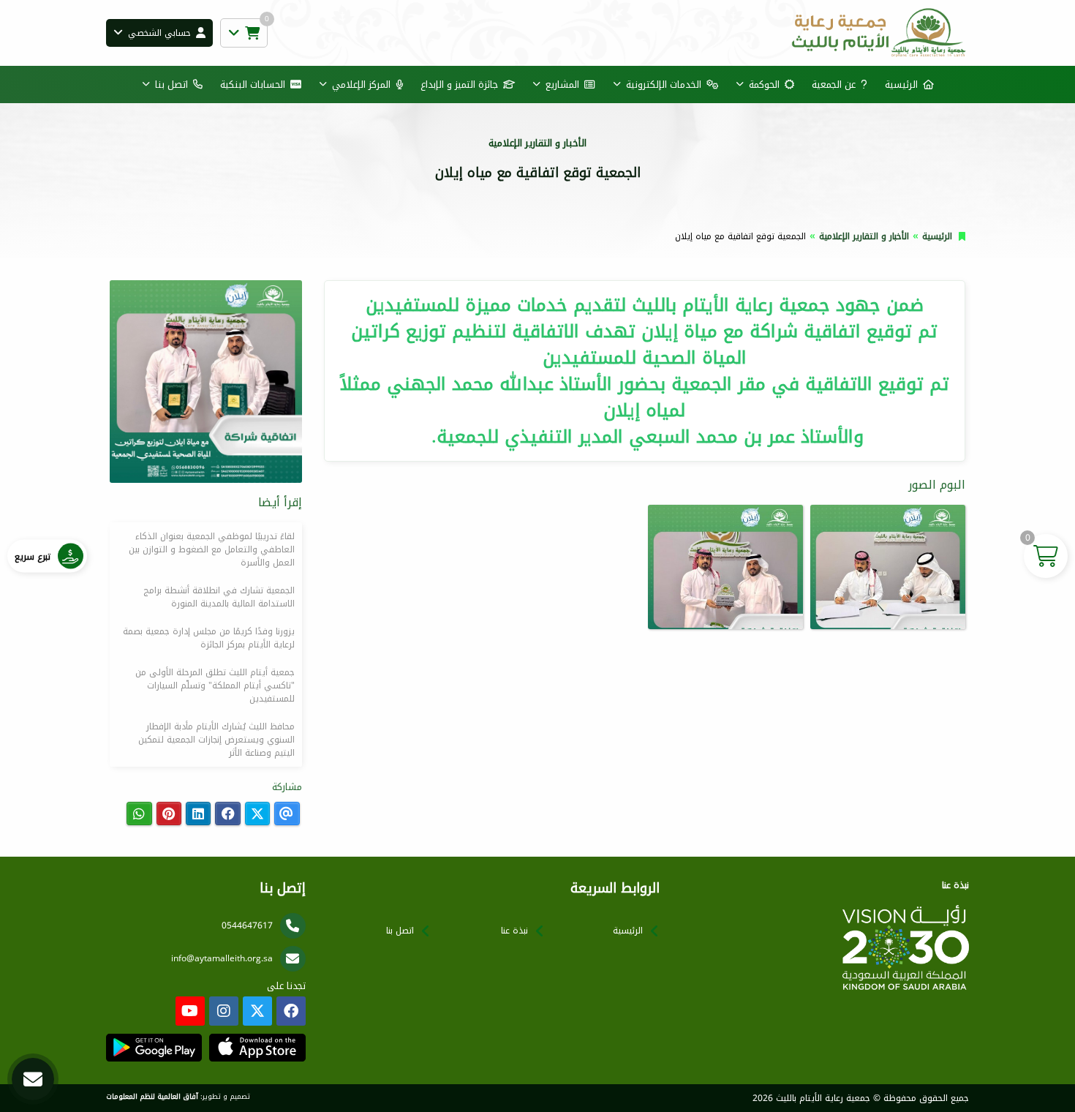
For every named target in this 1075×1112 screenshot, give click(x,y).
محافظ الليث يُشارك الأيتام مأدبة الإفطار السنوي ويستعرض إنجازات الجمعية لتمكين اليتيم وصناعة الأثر (216, 739)
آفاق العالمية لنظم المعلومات (152, 1096)
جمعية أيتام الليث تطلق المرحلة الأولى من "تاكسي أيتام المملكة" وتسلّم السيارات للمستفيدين (215, 685)
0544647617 (247, 925)
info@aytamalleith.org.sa (222, 958)
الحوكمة (764, 84)
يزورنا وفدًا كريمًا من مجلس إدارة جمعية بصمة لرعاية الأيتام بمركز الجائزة (209, 638)
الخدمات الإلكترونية (663, 84)
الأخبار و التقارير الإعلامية (864, 236)
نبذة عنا (514, 931)
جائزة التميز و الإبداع (459, 84)
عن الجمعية (834, 84)
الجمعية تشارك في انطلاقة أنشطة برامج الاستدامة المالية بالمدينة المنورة (219, 597)
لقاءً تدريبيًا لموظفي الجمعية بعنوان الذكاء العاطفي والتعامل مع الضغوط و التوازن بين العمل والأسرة (212, 549)
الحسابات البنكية (252, 84)
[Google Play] (154, 1047)
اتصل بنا (171, 84)
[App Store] (257, 1047)
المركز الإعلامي (361, 84)
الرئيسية (901, 84)
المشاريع (562, 84)
